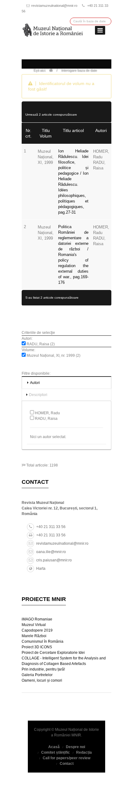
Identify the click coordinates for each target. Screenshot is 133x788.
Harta (40, 568)
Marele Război (34, 636)
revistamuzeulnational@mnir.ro (54, 5)
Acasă (54, 747)
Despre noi (75, 747)
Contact (67, 763)
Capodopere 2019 (37, 630)
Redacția (84, 752)
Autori (35, 383)
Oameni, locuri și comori (42, 680)
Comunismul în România (42, 641)
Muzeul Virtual (34, 625)
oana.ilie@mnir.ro (51, 552)
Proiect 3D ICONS (37, 647)
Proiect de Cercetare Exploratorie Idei (53, 652)
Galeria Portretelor (37, 675)
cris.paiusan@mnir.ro (54, 560)
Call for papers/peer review (66, 758)
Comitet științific (55, 752)
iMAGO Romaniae (37, 619)
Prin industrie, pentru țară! (43, 669)
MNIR (76, 735)
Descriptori (38, 395)
